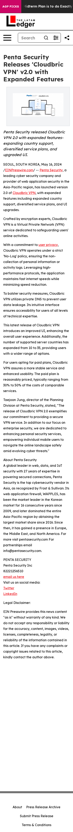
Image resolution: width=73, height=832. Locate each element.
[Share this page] (67, 38)
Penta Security (51, 170)
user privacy (48, 245)
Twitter (8, 588)
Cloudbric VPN (24, 193)
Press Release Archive (43, 807)
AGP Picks (10, 6)
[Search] (46, 37)
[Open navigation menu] (7, 38)
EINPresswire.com (19, 170)
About (17, 807)
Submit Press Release (36, 816)
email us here (13, 577)
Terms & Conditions (36, 825)
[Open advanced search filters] (56, 37)
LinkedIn (10, 594)
